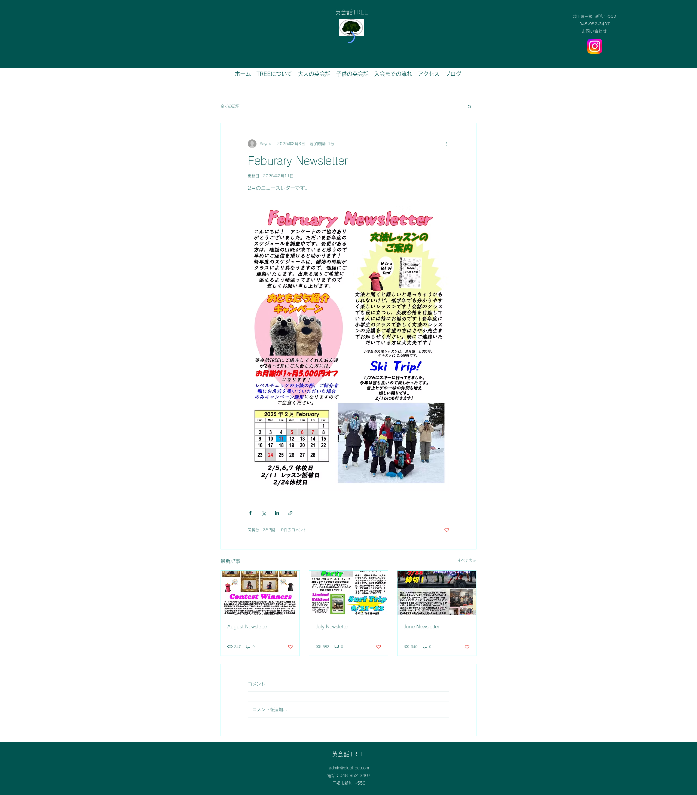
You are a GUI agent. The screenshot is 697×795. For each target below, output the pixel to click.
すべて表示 (466, 560)
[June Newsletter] (437, 593)
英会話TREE (348, 754)
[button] (469, 106)
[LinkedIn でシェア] (277, 513)
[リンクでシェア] (290, 513)
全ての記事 (230, 106)
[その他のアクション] (446, 143)
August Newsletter (247, 626)
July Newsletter (332, 626)
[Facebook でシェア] (250, 513)
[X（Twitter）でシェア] (263, 513)
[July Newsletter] (348, 593)
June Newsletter (421, 626)
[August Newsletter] (260, 593)
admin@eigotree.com (349, 768)
